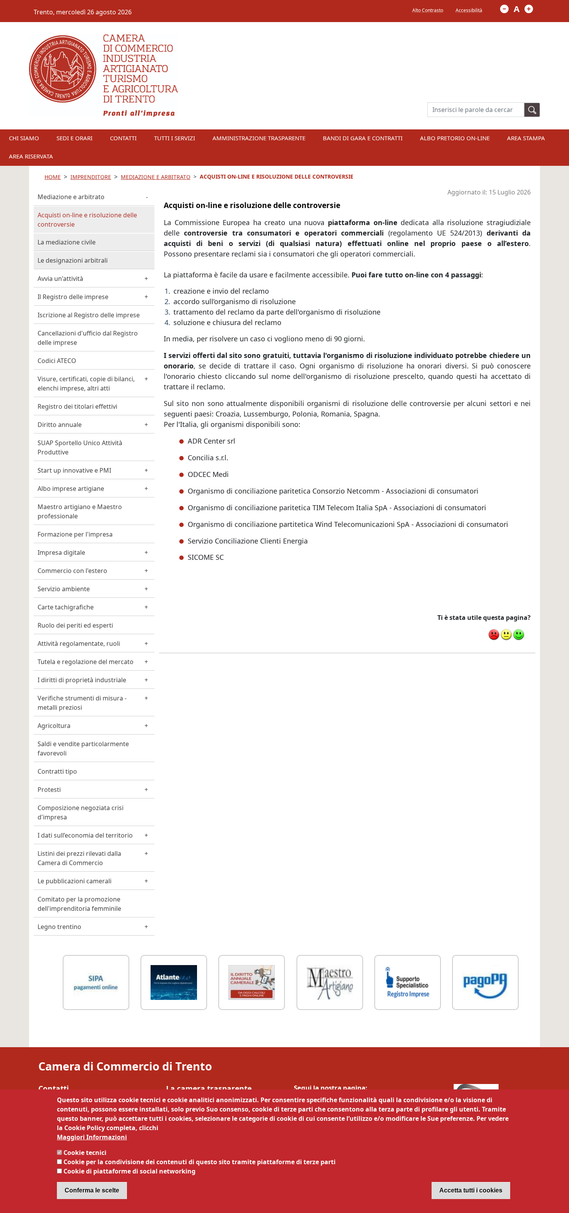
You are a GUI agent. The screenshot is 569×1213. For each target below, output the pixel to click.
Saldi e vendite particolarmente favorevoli (83, 748)
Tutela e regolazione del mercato (86, 661)
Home (53, 177)
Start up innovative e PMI (74, 470)
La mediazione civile (67, 242)
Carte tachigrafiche (66, 607)
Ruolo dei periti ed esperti (75, 625)
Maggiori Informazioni (92, 1137)
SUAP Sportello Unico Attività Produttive (80, 447)
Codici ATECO (57, 360)
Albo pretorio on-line (455, 138)
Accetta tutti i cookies (470, 1190)
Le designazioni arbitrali (73, 260)
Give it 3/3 (518, 634)
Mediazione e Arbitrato (155, 177)
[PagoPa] (485, 981)
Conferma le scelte (92, 1190)
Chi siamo (24, 138)
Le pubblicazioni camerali (74, 881)
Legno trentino (59, 926)
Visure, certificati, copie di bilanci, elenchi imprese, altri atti (86, 383)
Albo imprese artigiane (71, 488)
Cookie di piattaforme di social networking (129, 1171)
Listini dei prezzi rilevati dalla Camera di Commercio (79, 858)
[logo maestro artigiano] (329, 981)
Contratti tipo (57, 771)
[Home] (103, 39)
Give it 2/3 (506, 634)
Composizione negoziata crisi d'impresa (80, 812)
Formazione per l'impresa (75, 534)
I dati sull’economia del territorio (85, 835)
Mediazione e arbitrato (71, 197)
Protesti (49, 789)
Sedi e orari (75, 138)
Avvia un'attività (60, 278)
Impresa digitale (61, 552)
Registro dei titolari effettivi (77, 406)
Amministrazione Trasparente (259, 138)
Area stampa (526, 138)
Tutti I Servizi (174, 138)
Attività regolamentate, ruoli (79, 643)
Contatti (123, 138)
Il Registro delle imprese (73, 296)
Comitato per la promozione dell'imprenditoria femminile (79, 904)
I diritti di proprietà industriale (82, 680)
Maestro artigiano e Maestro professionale (80, 511)
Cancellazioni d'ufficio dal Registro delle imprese (88, 338)
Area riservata (31, 156)
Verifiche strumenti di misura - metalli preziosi (82, 703)
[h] (532, 110)
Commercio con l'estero (72, 570)
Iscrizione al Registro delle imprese (89, 315)
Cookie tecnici (84, 1152)
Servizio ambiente (64, 589)
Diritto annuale (60, 424)
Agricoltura (54, 725)
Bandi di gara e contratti (363, 138)
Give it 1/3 (494, 634)
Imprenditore (90, 177)
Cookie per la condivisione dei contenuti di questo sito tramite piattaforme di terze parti (199, 1162)
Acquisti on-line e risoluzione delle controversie (87, 220)
